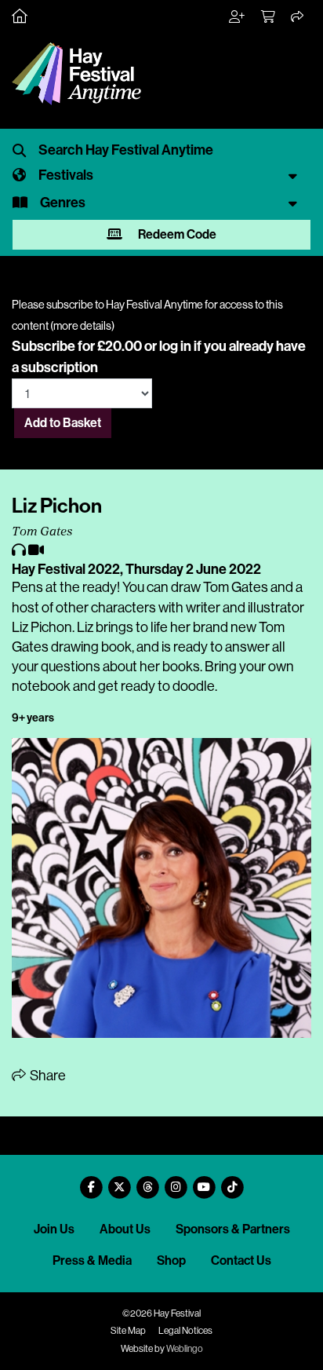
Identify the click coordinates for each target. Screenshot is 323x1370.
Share (46, 1075)
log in (175, 346)
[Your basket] (269, 17)
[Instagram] (176, 1181)
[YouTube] (204, 1181)
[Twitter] (119, 1181)
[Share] (298, 17)
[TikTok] (232, 1181)
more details (82, 326)
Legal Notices (185, 1330)
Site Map (128, 1330)
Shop (171, 1260)
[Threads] (147, 1181)
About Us (125, 1229)
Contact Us (241, 1260)
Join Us (54, 1229)
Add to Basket (62, 422)
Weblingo (184, 1348)
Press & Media (92, 1260)
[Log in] (237, 17)
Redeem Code (176, 234)
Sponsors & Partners (233, 1229)
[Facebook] (91, 1181)
